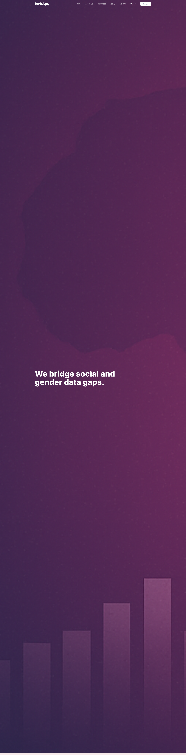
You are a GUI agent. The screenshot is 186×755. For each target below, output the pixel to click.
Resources (101, 4)
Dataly (112, 4)
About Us (89, 4)
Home (79, 4)
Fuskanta (123, 4)
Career (133, 4)
